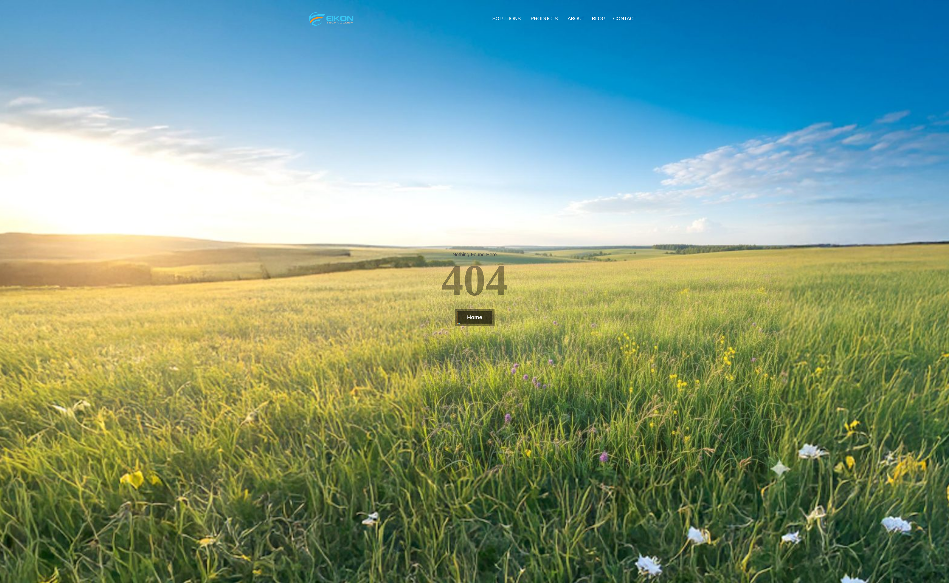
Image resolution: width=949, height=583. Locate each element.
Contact (624, 18)
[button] (508, 18)
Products (544, 18)
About (576, 18)
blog (599, 18)
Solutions (506, 18)
